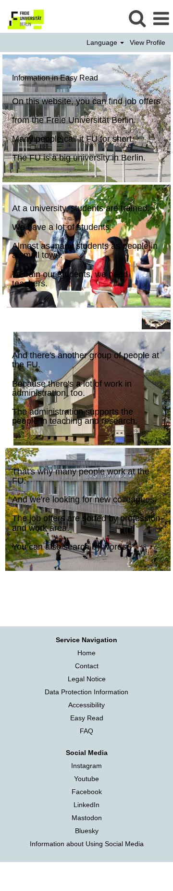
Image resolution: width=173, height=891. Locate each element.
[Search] (137, 18)
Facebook (87, 792)
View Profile (147, 42)
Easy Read (86, 718)
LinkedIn (86, 805)
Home (86, 653)
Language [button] (102, 42)
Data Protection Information (86, 692)
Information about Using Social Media (87, 844)
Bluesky (87, 831)
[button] (161, 18)
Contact (87, 666)
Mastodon (87, 818)
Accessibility (86, 705)
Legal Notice (87, 679)
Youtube (86, 779)
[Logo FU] (22, 18)
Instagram (86, 766)
